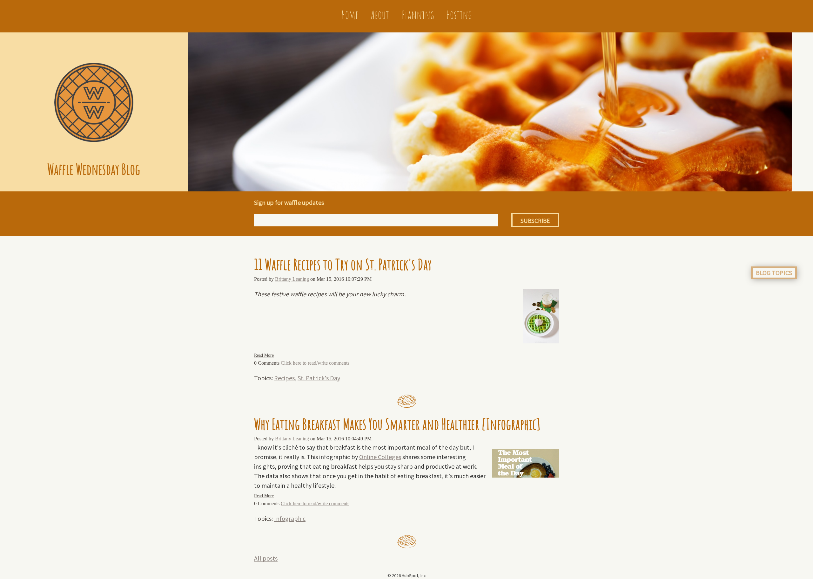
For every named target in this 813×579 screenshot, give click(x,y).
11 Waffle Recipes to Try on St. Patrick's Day (343, 264)
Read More (264, 355)
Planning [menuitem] (418, 15)
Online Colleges (380, 457)
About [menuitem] (380, 15)
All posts (266, 558)
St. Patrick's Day (319, 378)
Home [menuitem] (350, 15)
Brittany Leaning (292, 279)
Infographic (290, 518)
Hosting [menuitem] (459, 15)
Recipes (284, 378)
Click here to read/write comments (315, 363)
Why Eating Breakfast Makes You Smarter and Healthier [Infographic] (397, 424)
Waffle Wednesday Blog (93, 169)
